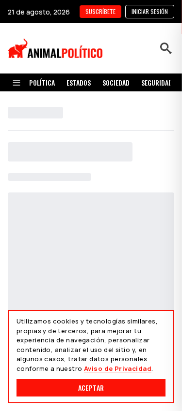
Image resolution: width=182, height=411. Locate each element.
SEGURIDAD (156, 82)
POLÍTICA (42, 82)
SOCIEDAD (116, 82)
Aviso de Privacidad (117, 368)
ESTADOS (78, 82)
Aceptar (91, 387)
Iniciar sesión (150, 11)
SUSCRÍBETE (100, 11)
